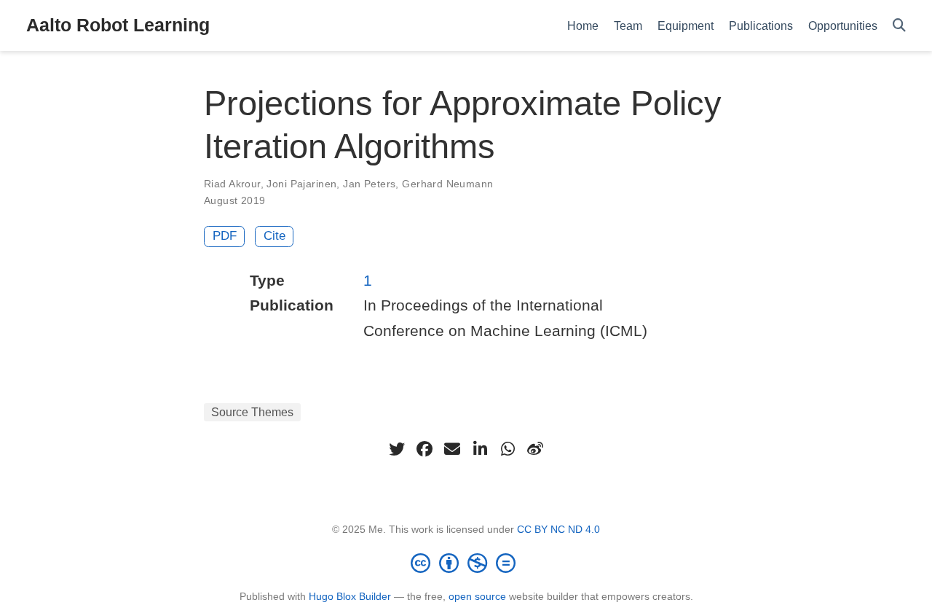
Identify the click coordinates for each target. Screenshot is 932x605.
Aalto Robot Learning (118, 25)
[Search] (899, 25)
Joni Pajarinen (301, 184)
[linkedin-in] (480, 449)
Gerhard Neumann (447, 184)
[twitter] (397, 449)
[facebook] (424, 449)
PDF (225, 236)
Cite (274, 236)
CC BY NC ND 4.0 (558, 529)
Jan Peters (369, 184)
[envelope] (452, 449)
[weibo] (535, 449)
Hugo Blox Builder (350, 596)
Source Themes (252, 412)
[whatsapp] (507, 449)
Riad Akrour (232, 184)
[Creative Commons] (466, 562)
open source (477, 596)
